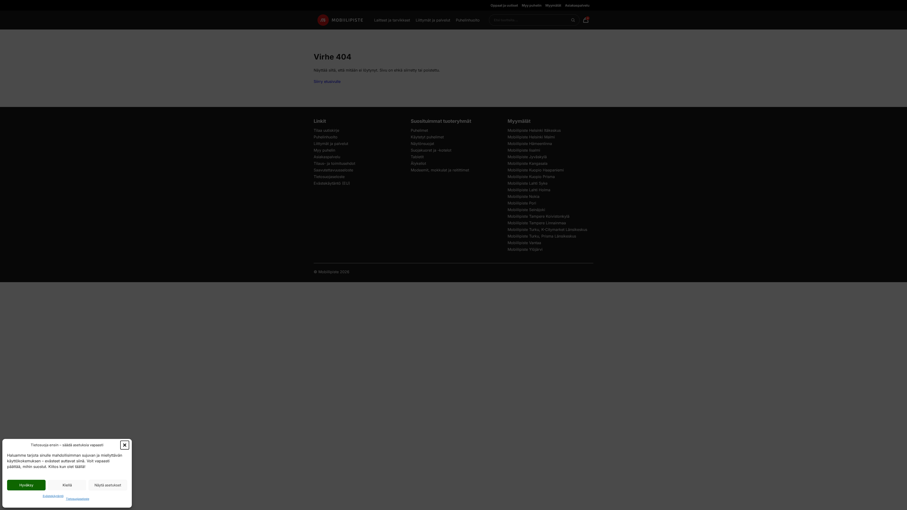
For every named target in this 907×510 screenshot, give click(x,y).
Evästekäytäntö (53, 496)
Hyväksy (26, 485)
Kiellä (67, 485)
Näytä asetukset (107, 485)
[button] (124, 445)
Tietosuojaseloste (77, 499)
